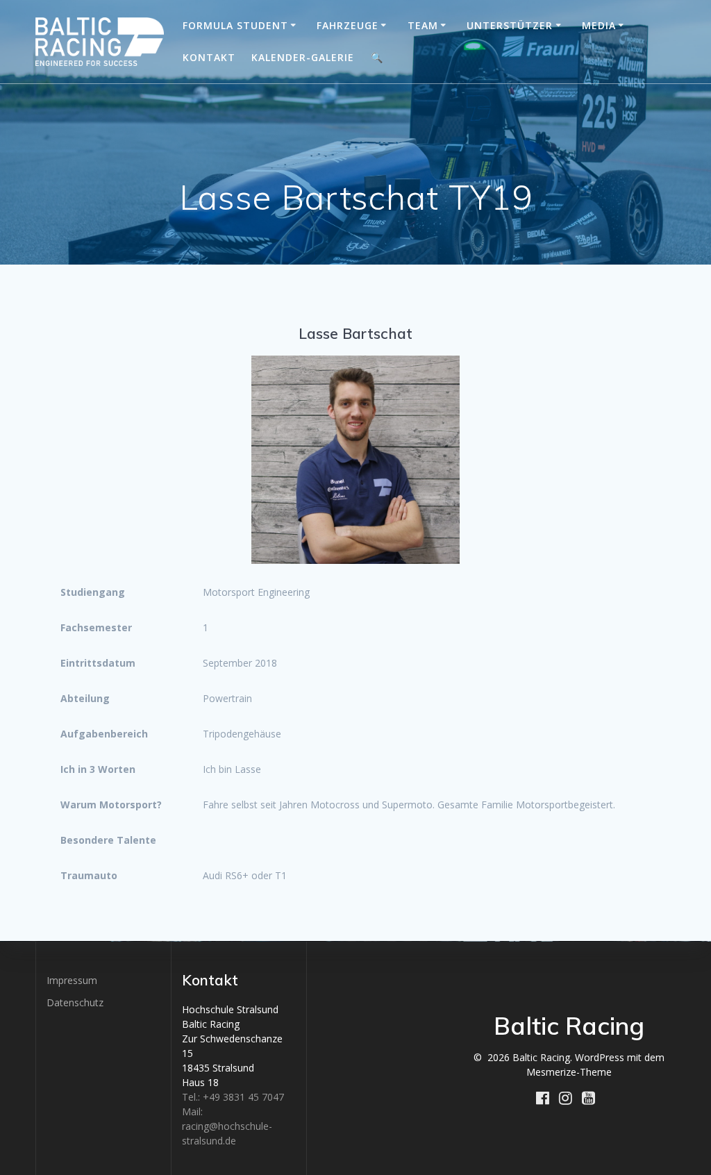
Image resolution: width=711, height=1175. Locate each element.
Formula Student (235, 25)
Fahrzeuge (347, 25)
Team (423, 25)
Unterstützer (510, 25)
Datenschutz (75, 1002)
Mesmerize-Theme (569, 1071)
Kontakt (209, 57)
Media (599, 25)
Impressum (72, 980)
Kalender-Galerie (302, 57)
